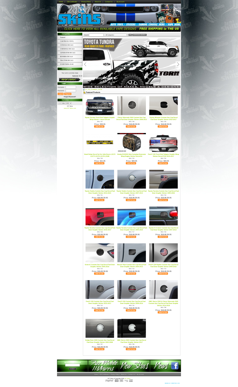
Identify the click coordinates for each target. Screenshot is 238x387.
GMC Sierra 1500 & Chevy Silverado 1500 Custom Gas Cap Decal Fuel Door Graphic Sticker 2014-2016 (163, 303)
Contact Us (109, 2)
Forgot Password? (70, 96)
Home (61, 2)
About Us (98, 2)
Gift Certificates (72, 2)
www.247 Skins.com (70, 108)
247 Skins (127, 378)
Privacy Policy (86, 2)
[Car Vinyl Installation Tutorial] (92, 89)
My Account (120, 2)
